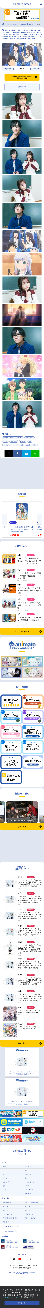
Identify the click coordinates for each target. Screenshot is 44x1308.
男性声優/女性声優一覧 (10, 1218)
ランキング (28, 1166)
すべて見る (22, 1043)
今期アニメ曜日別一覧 (31, 1202)
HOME (5, 1166)
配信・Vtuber (29, 1190)
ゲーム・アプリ (29, 1182)
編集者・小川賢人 (31, 445)
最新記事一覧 (7, 1202)
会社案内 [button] (5, 1236)
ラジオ (5, 1174)
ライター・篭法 (18, 445)
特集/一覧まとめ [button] (7, 1198)
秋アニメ (5, 1210)
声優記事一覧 (29, 1214)
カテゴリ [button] (5, 1162)
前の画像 (8, 69)
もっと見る (22, 827)
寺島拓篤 (22, 441)
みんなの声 (28, 1174)
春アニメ (5, 1206)
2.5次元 (5, 1190)
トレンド (5, 1194)
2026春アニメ (29, 437)
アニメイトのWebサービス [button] (10, 1231)
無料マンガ (28, 1194)
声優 (30, 441)
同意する (22, 1303)
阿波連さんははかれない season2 (12, 437)
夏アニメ (27, 1206)
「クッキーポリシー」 (12, 1297)
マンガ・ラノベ (7, 1182)
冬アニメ (27, 1210)
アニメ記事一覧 (7, 1214)
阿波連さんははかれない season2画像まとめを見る (22, 77)
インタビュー (7, 445)
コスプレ (27, 1186)
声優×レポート (7, 1222)
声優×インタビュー (30, 1218)
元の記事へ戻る (22, 87)
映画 (26, 1178)
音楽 (4, 1186)
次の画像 (35, 69)
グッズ (5, 1178)
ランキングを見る (22, 631)
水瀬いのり (14, 441)
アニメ (5, 441)
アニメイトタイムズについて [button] (11, 1226)
